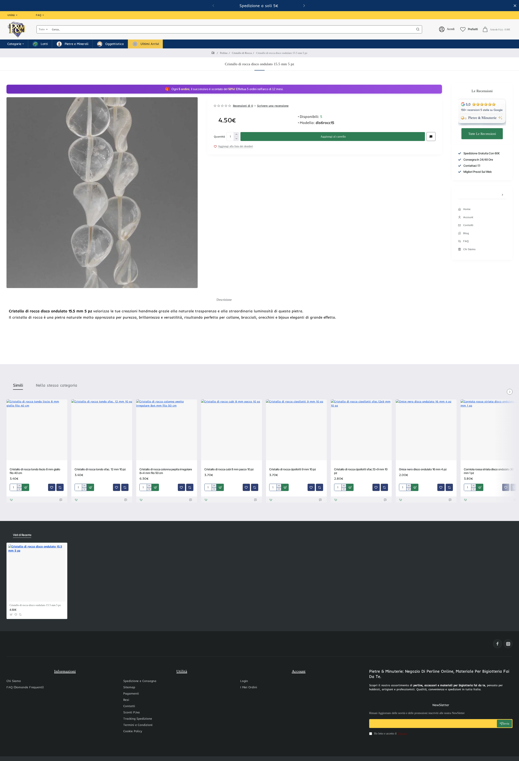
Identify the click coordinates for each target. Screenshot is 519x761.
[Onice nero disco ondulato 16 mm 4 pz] (426, 429)
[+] (236, 134)
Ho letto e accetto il (390, 733)
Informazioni (65, 671)
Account (299, 671)
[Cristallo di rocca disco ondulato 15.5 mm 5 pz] (36, 573)
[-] (236, 139)
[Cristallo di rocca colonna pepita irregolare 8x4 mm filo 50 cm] (166, 429)
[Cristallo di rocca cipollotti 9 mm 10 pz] (296, 429)
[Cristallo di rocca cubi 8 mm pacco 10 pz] (231, 429)
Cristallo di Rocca (242, 52)
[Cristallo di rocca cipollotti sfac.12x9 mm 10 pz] (361, 429)
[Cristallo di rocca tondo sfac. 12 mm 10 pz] (101, 429)
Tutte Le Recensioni (482, 133)
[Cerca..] (418, 29)
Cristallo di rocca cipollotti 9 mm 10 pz (292, 469)
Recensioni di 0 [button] (243, 106)
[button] (332, 136)
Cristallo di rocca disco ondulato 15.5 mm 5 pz (35, 605)
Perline (224, 52)
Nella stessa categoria (56, 385)
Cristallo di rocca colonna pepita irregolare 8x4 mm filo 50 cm (165, 471)
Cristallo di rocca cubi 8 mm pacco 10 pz (229, 469)
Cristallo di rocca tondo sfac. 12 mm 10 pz (100, 469)
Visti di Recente (22, 535)
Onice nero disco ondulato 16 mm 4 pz (423, 469)
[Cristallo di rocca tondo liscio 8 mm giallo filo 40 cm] (36, 429)
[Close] (515, 5)
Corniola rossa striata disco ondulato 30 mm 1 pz (488, 471)
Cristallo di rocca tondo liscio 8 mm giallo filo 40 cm (35, 471)
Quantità (219, 136)
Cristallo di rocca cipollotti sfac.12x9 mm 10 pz (360, 471)
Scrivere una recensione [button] (272, 106)
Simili (18, 385)
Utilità (181, 671)
